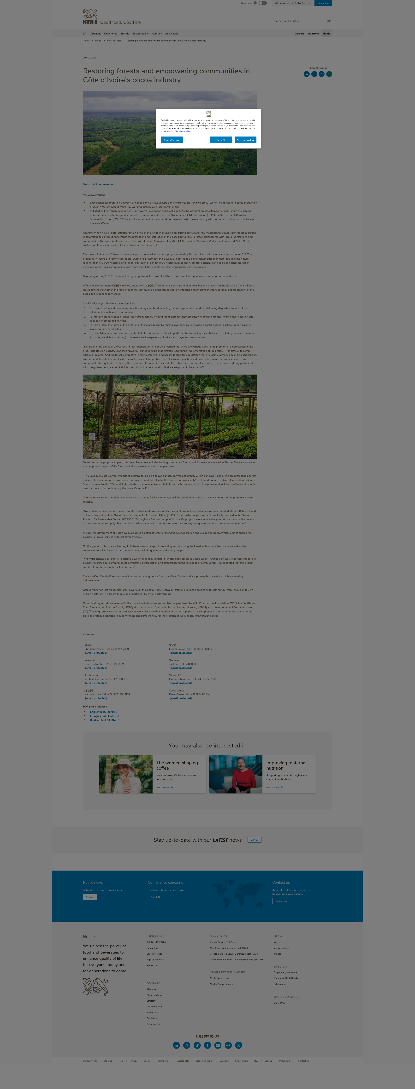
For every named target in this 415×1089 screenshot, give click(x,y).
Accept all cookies (245, 140)
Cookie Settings (171, 140)
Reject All (221, 140)
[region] (208, 129)
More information (182, 131)
